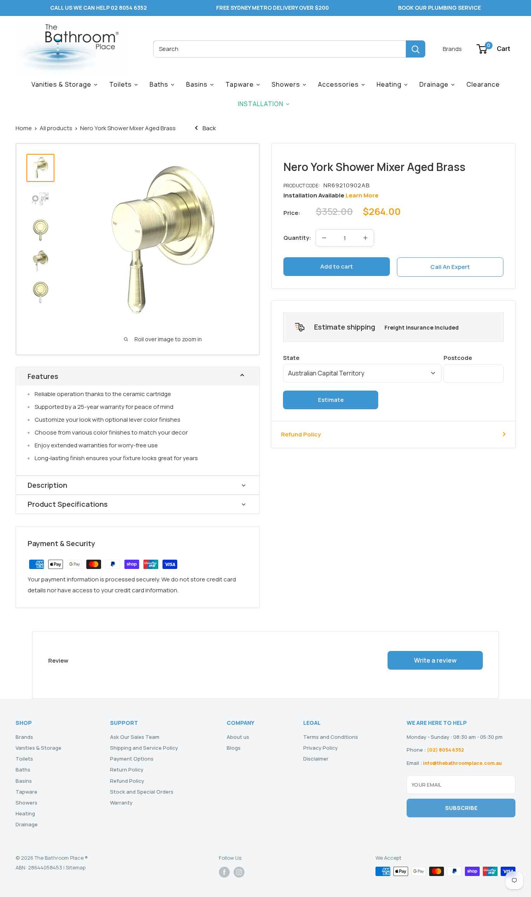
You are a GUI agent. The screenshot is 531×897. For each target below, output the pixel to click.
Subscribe (461, 807)
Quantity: (297, 238)
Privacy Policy (320, 747)
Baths (23, 769)
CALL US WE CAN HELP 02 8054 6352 (98, 7)
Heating (25, 813)
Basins (24, 780)
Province (362, 357)
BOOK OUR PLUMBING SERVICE (439, 7)
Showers (26, 802)
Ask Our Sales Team (134, 736)
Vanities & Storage (38, 747)
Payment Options (132, 758)
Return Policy (126, 769)
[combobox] (279, 49)
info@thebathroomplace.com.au (462, 763)
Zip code (474, 357)
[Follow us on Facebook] (224, 872)
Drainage (27, 824)
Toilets (24, 758)
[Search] (415, 49)
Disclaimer (315, 758)
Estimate (331, 399)
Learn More (362, 195)
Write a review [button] (435, 660)
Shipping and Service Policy (144, 747)
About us (238, 736)
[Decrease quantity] (324, 238)
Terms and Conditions (330, 736)
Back (208, 128)
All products (56, 128)
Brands (452, 49)
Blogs (234, 747)
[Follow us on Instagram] (239, 872)
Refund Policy (301, 434)
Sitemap (76, 867)
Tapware (26, 791)
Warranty (121, 802)
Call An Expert (450, 267)
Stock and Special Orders (141, 791)
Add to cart (336, 266)
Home (24, 128)
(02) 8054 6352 (445, 750)
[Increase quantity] (365, 238)
